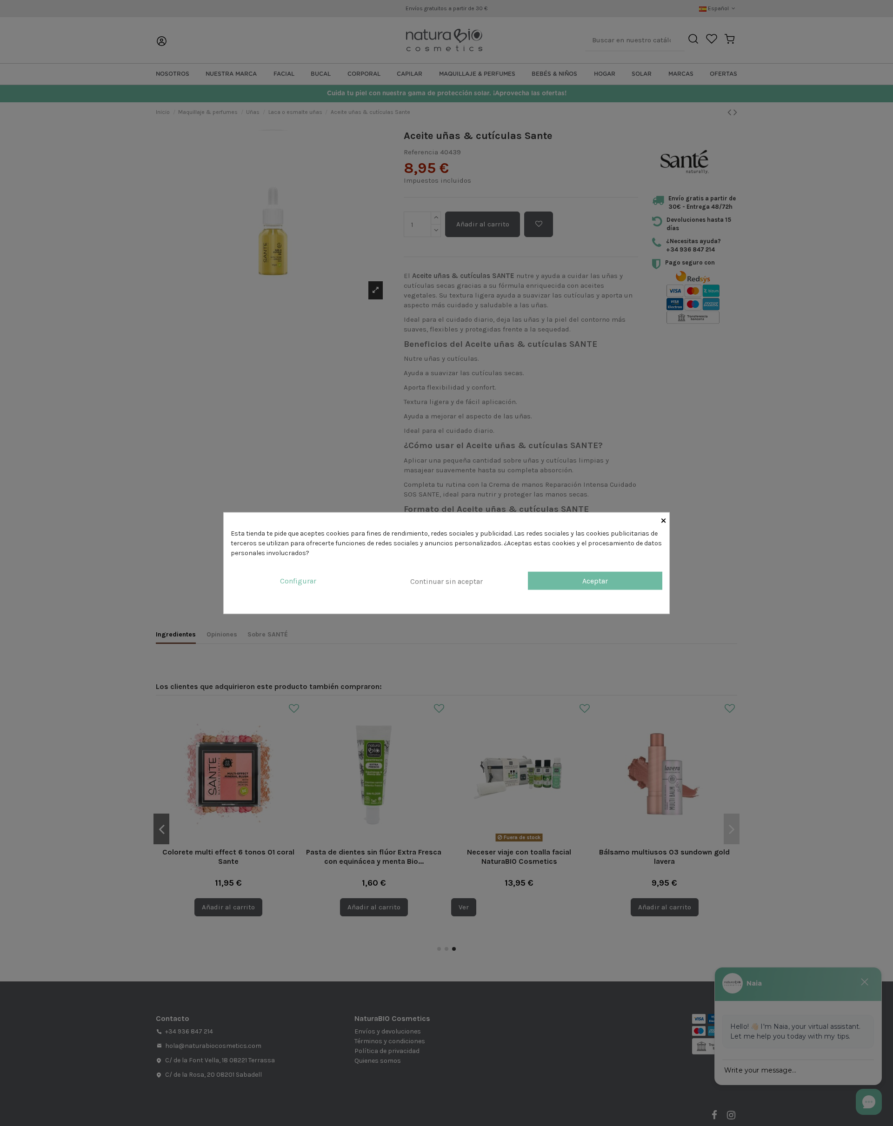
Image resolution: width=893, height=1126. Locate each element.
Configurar (298, 580)
